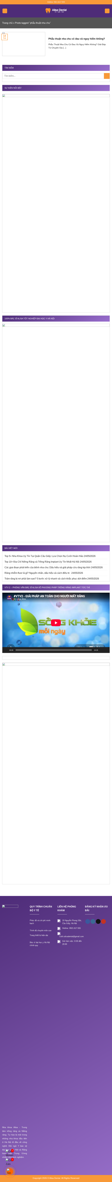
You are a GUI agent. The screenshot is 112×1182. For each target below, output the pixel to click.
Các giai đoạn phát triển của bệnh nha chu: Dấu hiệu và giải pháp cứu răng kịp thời (47, 567)
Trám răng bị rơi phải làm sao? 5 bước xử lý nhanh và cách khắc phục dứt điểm (46, 578)
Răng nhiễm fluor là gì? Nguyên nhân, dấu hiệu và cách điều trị (38, 573)
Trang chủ (7, 23)
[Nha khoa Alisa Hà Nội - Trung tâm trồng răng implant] (56, 11)
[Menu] (4, 11)
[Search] (107, 11)
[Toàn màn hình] (105, 650)
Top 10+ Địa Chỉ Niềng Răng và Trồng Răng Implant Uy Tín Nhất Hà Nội (42, 562)
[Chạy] (6, 650)
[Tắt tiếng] (101, 650)
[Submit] (107, 76)
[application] (56, 623)
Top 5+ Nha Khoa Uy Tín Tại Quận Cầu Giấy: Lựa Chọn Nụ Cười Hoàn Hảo (44, 556)
